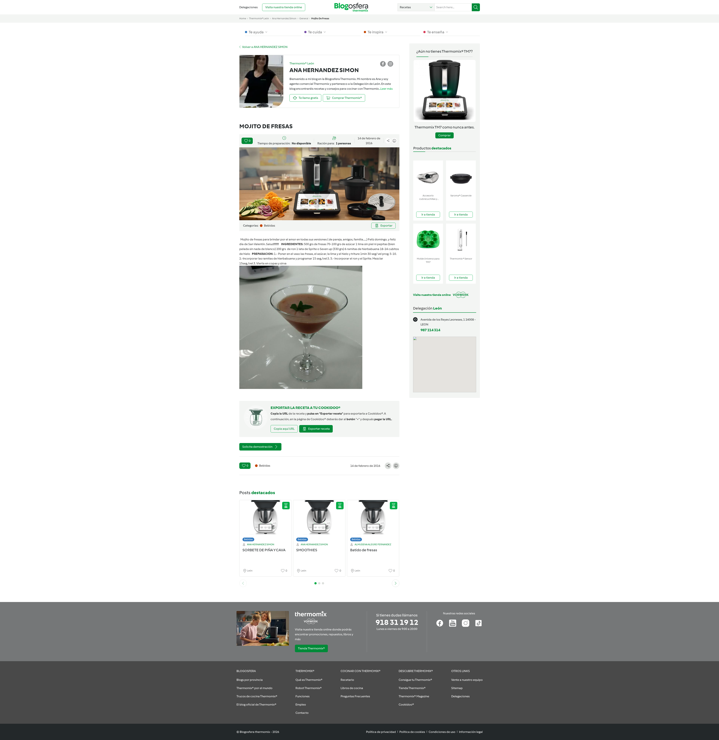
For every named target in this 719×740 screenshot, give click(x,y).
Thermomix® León (259, 18)
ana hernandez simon (284, 18)
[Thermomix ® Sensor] (461, 240)
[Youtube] (452, 623)
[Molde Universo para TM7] (428, 240)
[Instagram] (465, 623)
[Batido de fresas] (373, 521)
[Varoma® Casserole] (461, 176)
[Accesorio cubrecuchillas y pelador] (428, 176)
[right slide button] (395, 583)
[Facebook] (440, 623)
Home (242, 18)
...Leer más (386, 88)
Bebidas (248, 539)
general (303, 18)
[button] (416, 7)
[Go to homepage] (351, 7)
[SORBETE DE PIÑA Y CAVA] (265, 521)
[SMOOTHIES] (319, 521)
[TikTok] (478, 623)
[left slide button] (243, 583)
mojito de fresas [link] (320, 18)
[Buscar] (476, 7)
